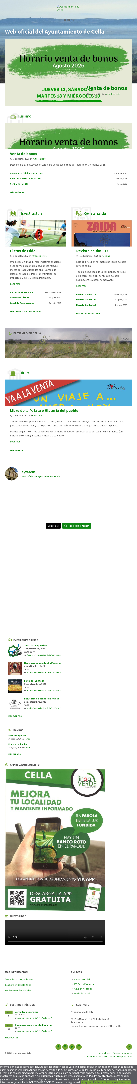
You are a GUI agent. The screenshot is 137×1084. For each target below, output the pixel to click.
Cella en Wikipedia (83, 988)
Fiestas (27, 739)
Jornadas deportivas (35, 645)
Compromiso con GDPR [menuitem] (96, 1056)
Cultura (24, 373)
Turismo (24, 116)
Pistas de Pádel (23, 250)
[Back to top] (129, 1047)
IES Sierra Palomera (84, 984)
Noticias (106, 255)
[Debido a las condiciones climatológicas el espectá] (84, 493)
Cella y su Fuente (19, 183)
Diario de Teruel (82, 993)
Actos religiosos (17, 735)
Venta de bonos (107, 88)
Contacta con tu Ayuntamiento (20, 979)
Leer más (15, 283)
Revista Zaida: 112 (92, 250)
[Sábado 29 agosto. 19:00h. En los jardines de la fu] (52, 493)
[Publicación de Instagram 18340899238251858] (20, 489)
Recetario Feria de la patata (25, 178)
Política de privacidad (118, 1082)
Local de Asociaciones (22, 302)
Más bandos (14, 754)
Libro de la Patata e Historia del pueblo (44, 410)
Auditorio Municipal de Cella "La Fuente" (44, 655)
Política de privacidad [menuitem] (121, 1056)
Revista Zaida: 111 (86, 294)
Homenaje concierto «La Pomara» (42, 662)
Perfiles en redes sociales (18, 990)
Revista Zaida (95, 213)
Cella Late (37, 415)
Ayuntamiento (113, 93)
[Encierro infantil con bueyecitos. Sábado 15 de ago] (20, 511)
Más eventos (15, 716)
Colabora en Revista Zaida (18, 984)
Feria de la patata (34, 680)
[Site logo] (68, 9)
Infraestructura (30, 213)
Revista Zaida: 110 (86, 304)
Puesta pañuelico (18, 744)
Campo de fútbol (19, 297)
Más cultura (16, 450)
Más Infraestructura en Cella (25, 311)
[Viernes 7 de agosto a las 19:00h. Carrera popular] (84, 511)
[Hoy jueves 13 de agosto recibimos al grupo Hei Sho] (116, 493)
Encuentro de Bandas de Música (41, 698)
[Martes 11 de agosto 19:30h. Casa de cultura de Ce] (52, 511)
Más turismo (17, 192)
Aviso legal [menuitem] (104, 1052)
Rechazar (98, 1082)
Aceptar (86, 1082)
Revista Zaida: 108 (86, 299)
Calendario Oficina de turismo (26, 173)
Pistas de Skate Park (21, 292)
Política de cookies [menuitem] (122, 1052)
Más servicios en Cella (88, 313)
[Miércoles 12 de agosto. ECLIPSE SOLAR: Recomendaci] (116, 511)
